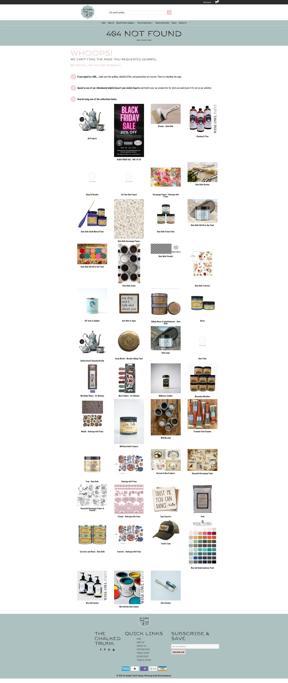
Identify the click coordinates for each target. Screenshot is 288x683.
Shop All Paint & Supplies (125, 22)
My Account (207, 2)
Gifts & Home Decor (145, 22)
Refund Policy (143, 656)
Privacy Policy (143, 652)
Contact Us (182, 22)
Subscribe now (178, 652)
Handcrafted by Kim (162, 22)
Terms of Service (144, 660)
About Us (111, 22)
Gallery (174, 22)
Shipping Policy (143, 649)
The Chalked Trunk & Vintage (133, 675)
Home (104, 22)
